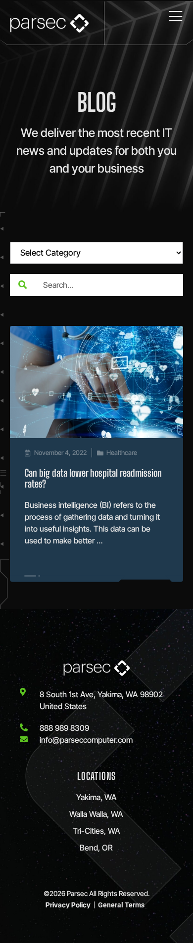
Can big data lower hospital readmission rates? (93, 478)
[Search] (22, 285)
